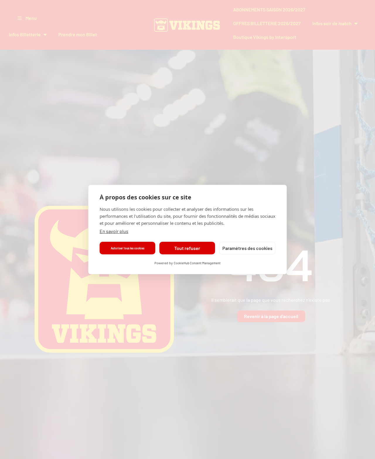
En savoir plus (114, 231)
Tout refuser (187, 248)
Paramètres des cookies (247, 248)
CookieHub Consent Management (197, 263)
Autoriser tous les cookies (127, 248)
